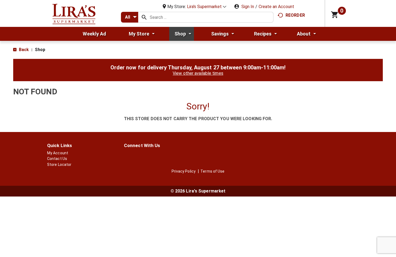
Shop (40, 49)
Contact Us (57, 158)
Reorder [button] (295, 15)
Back (23, 49)
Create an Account (276, 6)
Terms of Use (212, 171)
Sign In (247, 6)
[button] (206, 6)
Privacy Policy (184, 171)
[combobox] (129, 17)
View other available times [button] (198, 73)
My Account (57, 153)
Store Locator (59, 164)
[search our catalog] (144, 17)
